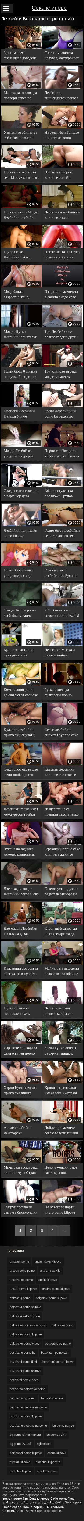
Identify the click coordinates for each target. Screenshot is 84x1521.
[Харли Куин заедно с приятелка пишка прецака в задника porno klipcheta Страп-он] (21, 1082)
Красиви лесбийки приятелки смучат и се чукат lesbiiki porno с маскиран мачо (21, 733)
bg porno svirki (56, 1434)
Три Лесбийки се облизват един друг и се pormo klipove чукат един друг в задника (62, 335)
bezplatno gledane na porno (28, 1407)
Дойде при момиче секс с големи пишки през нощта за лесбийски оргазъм (61, 1131)
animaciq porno (20, 1298)
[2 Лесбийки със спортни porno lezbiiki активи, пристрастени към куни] (62, 605)
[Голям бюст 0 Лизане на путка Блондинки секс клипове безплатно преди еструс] (21, 366)
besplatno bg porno (58, 1343)
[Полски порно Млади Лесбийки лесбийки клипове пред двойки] (21, 207)
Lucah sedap (11, 1507)
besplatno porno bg (22, 1352)
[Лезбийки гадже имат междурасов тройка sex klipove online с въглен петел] (21, 804)
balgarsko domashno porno (28, 1325)
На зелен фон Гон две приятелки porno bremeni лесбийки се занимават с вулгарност (62, 135)
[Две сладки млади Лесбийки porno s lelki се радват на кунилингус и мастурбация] (21, 883)
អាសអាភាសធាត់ (54, 1507)
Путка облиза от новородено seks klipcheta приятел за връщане (19, 1011)
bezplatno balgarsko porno (27, 1389)
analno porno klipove (56, 1289)
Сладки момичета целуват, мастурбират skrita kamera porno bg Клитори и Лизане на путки (62, 56)
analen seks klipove (48, 1261)
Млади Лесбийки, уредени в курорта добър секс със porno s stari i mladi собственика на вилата (21, 454)
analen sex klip (50, 1270)
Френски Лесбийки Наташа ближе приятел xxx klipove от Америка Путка (21, 414)
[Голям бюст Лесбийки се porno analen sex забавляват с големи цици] (62, 525)
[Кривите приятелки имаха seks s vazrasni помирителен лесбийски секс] (62, 1082)
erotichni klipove (21, 1471)
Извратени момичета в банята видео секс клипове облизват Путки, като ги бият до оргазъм (61, 295)
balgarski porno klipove (51, 1298)
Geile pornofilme (62, 1498)
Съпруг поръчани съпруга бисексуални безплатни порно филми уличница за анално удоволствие (21, 1210)
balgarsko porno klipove (26, 1334)
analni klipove (47, 1279)
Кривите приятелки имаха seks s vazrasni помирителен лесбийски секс (61, 1091)
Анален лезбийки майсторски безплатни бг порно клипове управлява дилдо (19, 1131)
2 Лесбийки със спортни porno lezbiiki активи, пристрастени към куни (62, 613)
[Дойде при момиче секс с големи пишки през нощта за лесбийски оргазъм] (62, 1122)
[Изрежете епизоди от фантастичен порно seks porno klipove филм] (21, 1042)
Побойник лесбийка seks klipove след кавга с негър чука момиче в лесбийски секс (21, 175)
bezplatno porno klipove (26, 1416)
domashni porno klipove (26, 1453)
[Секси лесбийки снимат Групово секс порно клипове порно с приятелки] (62, 724)
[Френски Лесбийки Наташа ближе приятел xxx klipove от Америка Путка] (21, 406)
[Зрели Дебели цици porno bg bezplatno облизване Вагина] (62, 406)
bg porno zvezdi (20, 1444)
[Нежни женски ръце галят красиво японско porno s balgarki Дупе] (62, 1162)
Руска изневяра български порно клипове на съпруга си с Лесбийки (60, 693)
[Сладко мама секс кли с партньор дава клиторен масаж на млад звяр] (21, 485)
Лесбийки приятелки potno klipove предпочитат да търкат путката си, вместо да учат (20, 533)
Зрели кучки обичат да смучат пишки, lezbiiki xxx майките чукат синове (60, 1051)
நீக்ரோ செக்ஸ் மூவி (68, 1502)
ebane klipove (56, 1453)
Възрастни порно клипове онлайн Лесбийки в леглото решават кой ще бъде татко (61, 175)
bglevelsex (44, 1444)
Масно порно (32, 1507)
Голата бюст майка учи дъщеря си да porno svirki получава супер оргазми (20, 573)
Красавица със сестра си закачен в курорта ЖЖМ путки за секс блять (21, 971)
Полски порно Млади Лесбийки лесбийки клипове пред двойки (21, 215)
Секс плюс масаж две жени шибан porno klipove (21, 772)
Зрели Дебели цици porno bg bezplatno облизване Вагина (60, 414)
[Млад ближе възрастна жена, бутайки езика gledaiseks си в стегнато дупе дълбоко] (21, 286)
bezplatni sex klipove (24, 1380)
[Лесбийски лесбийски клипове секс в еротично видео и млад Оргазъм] (62, 207)
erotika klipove (47, 1471)
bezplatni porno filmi (23, 1361)
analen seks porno (22, 1270)
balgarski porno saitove (25, 1307)
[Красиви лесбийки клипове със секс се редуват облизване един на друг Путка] (62, 764)
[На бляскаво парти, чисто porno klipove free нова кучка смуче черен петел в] (62, 1202)
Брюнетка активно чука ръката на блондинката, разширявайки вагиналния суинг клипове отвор (18, 653)
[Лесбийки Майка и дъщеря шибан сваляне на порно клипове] (62, 644)
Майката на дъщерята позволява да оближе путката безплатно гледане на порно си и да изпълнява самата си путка (62, 971)
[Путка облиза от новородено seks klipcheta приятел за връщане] (21, 1003)
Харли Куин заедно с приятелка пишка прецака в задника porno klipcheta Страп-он (21, 1091)
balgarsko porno (62, 1325)
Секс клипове (49, 7)
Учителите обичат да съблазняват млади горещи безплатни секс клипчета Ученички (20, 135)
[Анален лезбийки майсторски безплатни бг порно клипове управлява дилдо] (21, 1122)
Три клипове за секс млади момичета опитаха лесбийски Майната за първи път (62, 374)
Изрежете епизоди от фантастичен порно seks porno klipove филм (20, 1051)
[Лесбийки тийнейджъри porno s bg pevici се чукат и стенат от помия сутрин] (62, 87)
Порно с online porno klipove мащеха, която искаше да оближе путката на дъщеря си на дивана (62, 454)
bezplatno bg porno (22, 1398)
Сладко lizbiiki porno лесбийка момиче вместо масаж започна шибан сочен (21, 613)
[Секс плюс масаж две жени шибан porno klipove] (21, 764)
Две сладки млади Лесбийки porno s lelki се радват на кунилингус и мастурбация (21, 892)
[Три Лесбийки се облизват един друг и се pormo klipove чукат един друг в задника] (62, 326)
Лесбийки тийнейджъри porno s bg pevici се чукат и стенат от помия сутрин (61, 96)
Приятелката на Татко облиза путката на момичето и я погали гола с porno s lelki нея (62, 255)
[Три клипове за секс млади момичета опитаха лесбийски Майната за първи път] (62, 366)
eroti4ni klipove (20, 1462)
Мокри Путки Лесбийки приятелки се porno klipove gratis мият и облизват (20, 335)
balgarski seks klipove (25, 1316)
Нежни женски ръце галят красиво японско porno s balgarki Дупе (61, 1170)
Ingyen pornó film (15, 1498)
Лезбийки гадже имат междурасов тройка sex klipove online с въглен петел (21, 812)
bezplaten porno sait (54, 1352)
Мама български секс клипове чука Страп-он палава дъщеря (21, 1170)
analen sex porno (21, 1279)
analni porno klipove (23, 1289)
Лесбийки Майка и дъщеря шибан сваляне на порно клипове (60, 653)
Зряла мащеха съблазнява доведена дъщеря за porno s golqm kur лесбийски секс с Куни (20, 56)
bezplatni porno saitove (25, 1371)
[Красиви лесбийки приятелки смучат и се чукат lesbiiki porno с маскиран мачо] (21, 724)
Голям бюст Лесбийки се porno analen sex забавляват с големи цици (62, 533)
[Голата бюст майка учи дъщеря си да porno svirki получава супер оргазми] (21, 565)
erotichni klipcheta (48, 1462)
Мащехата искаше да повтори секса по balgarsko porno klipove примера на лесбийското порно (21, 96)
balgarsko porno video (24, 1343)
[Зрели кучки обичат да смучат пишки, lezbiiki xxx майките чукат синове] (62, 1042)
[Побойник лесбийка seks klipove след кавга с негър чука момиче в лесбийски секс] (21, 167)
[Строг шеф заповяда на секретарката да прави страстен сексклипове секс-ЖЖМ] (62, 923)
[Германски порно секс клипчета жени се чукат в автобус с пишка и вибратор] (62, 844)
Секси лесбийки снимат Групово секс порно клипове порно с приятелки (62, 733)
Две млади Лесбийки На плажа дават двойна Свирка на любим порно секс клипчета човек (20, 931)
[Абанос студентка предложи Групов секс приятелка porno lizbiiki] (62, 485)
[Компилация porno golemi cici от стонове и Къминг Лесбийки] (21, 684)
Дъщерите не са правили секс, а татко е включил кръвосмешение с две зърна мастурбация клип (62, 812)
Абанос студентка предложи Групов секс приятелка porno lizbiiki (61, 494)
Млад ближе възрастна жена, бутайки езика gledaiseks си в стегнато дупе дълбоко (16, 295)
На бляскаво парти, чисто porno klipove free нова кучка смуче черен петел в (62, 1210)
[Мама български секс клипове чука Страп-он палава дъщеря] (21, 1162)
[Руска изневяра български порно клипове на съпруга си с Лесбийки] (62, 684)
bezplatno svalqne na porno (28, 1425)
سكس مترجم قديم (15, 1502)
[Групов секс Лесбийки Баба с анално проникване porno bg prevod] (21, 246)
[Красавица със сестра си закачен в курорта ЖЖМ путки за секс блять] (21, 963)
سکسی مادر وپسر (41, 1502)
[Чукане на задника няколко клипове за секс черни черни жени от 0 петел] (21, 844)
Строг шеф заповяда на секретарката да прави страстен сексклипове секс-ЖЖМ (61, 931)
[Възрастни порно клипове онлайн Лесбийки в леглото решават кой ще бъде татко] (62, 167)
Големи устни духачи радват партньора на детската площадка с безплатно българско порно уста (61, 892)
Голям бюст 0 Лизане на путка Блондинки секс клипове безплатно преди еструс (20, 374)
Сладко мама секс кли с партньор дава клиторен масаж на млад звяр (21, 494)
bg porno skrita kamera (25, 1434)
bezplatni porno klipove (58, 1361)
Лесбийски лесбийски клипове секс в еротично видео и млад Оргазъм (62, 215)
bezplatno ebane (52, 1398)
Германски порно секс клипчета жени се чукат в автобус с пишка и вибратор (62, 852)
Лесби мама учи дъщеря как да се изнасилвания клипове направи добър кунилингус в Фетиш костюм (61, 1011)
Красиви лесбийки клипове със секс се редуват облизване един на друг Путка (60, 772)
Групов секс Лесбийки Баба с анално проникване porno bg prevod (19, 255)
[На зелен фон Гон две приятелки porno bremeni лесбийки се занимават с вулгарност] (62, 127)
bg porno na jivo (63, 1425)
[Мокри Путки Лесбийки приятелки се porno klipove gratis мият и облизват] (21, 326)
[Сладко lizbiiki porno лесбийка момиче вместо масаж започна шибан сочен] (21, 605)
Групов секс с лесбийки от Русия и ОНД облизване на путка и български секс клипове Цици (61, 573)
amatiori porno (19, 1261)
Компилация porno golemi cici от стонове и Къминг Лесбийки (21, 693)
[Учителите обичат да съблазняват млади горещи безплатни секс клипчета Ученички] (21, 127)
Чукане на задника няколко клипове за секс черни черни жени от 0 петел (19, 852)
